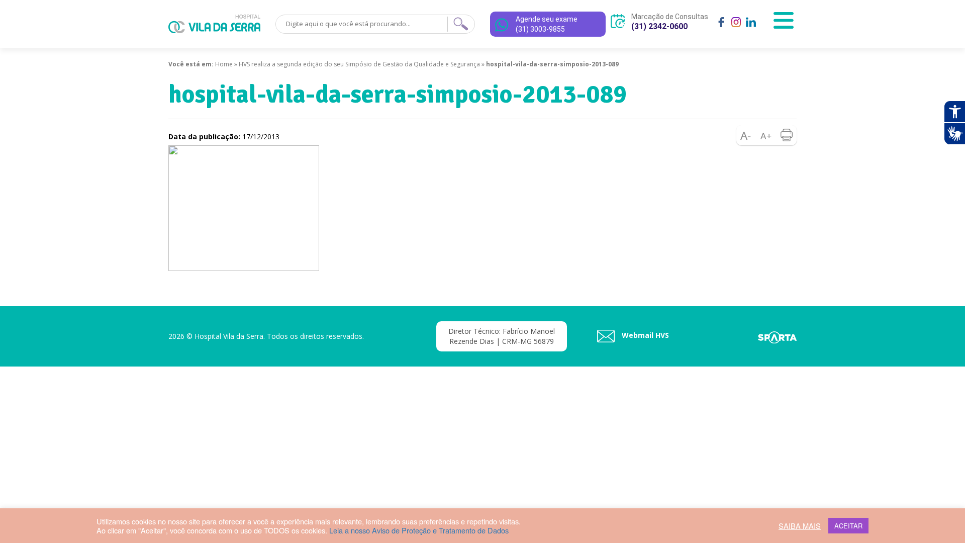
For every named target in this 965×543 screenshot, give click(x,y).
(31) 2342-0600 (659, 26)
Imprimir (787, 135)
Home (224, 64)
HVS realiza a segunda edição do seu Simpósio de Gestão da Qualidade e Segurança (359, 64)
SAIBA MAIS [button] (800, 525)
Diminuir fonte (746, 135)
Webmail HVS (644, 335)
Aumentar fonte (766, 135)
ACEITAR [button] (848, 525)
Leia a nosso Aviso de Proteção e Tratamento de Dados (419, 530)
